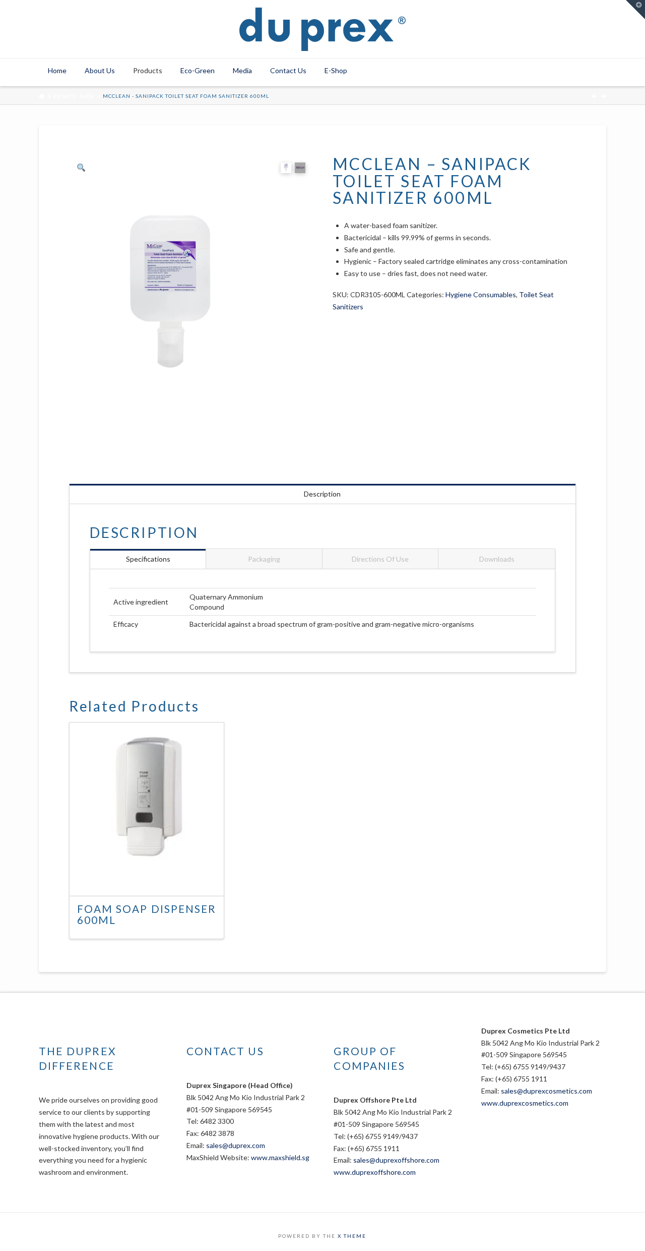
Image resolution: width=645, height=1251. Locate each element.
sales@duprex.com (235, 1145)
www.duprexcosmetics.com (524, 1103)
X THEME (352, 1236)
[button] (635, 9)
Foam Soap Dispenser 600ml (146, 914)
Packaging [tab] (264, 559)
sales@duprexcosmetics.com (546, 1090)
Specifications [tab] (148, 559)
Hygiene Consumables (480, 294)
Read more (152, 879)
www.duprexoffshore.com (375, 1172)
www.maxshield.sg (280, 1157)
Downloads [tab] (496, 559)
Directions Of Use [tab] (380, 559)
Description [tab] (322, 493)
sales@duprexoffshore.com (396, 1160)
